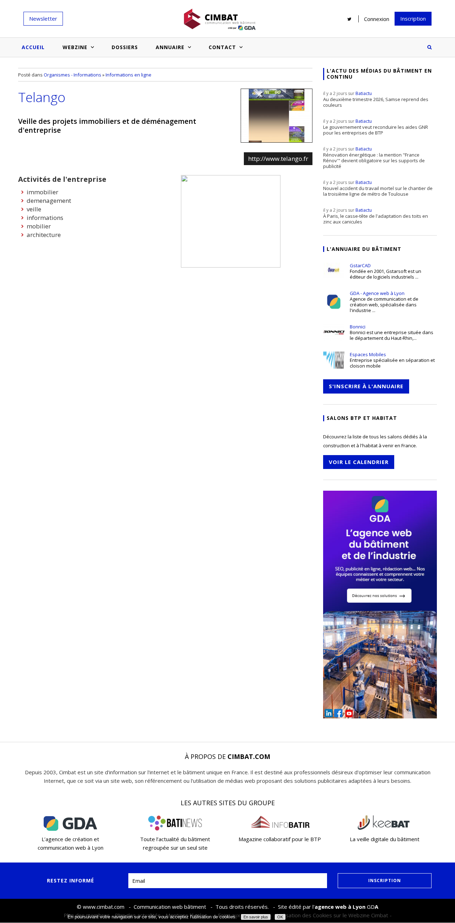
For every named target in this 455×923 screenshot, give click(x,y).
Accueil (33, 47)
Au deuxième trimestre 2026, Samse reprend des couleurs (375, 99)
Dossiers (125, 47)
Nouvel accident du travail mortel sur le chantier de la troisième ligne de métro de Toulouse (378, 188)
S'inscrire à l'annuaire (366, 386)
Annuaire (170, 47)
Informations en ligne (128, 75)
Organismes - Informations (72, 75)
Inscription (413, 18)
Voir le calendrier (359, 461)
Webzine (75, 47)
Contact (222, 47)
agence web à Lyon (340, 906)
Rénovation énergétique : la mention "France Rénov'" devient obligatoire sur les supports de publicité (374, 157)
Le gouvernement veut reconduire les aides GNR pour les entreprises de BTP (375, 127)
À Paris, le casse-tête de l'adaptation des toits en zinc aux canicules (375, 216)
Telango (41, 97)
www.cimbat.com (103, 906)
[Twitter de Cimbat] (349, 18)
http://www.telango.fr (278, 158)
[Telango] (276, 116)
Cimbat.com (249, 756)
